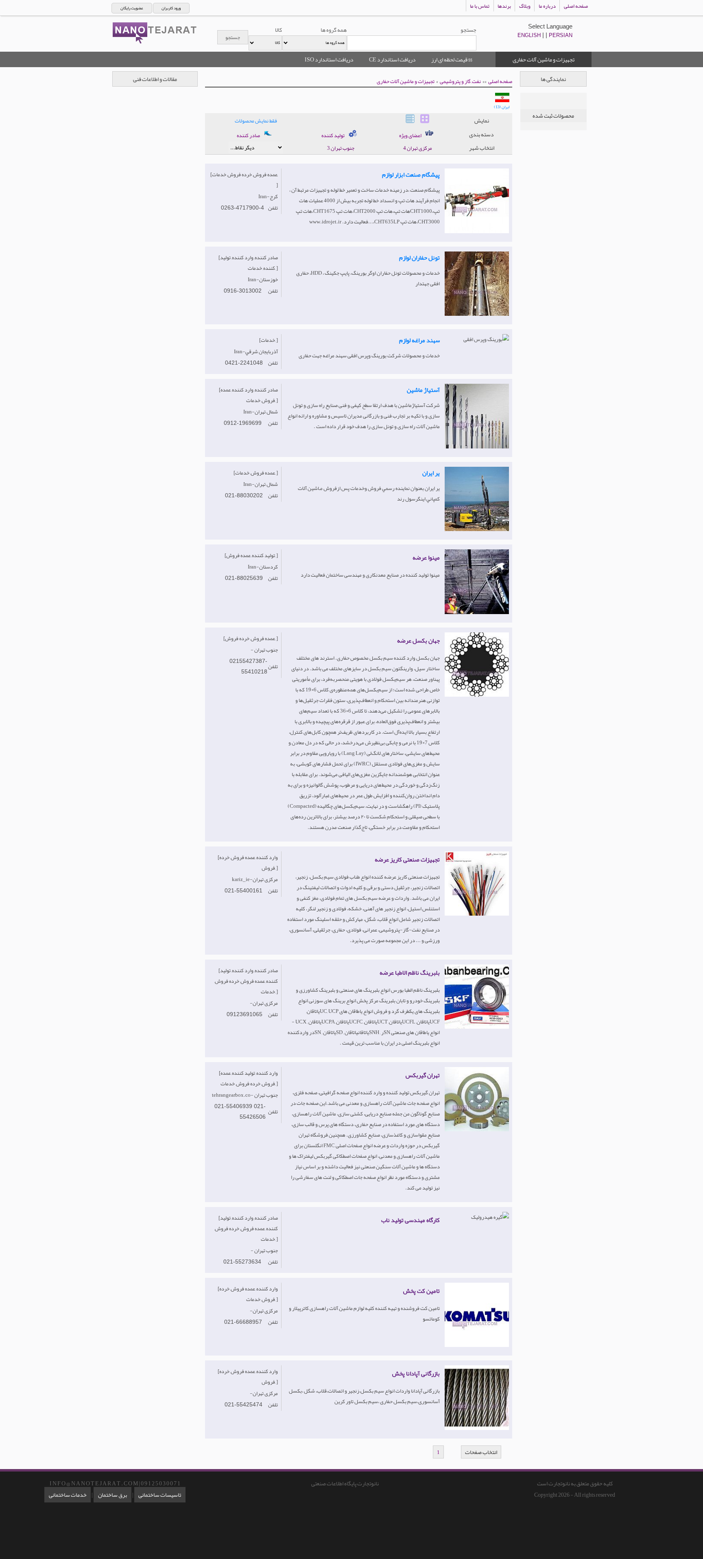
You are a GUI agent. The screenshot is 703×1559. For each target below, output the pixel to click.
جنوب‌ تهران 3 (340, 148)
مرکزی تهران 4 (417, 148)
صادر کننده (249, 135)
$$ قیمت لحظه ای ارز (451, 59)
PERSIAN (560, 35)
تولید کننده (333, 135)
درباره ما (547, 6)
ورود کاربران (171, 8)
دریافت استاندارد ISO (329, 59)
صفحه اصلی (576, 6)
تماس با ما (479, 6)
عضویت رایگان (131, 8)
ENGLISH (529, 35)
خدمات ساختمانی (68, 1494)
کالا (278, 29)
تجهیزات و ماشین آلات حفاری (405, 81)
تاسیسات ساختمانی (159, 1494)
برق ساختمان (112, 1494)
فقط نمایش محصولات (256, 121)
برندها (504, 6)
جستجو (468, 29)
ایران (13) (501, 107)
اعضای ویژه (410, 135)
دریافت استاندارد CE (392, 59)
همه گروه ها (334, 29)
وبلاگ (525, 6)
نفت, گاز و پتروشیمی (460, 81)
